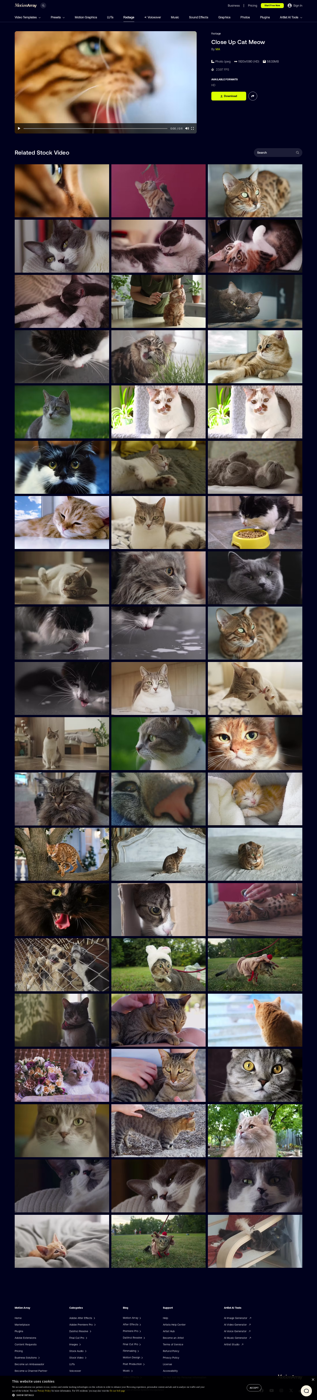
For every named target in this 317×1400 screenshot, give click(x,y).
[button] (108, 1395)
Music (175, 17)
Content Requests (26, 1344)
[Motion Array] (139, 1318)
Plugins (265, 17)
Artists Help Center (174, 1324)
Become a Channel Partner (31, 1370)
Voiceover (154, 17)
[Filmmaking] (137, 1351)
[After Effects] (139, 1324)
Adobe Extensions (25, 1337)
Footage (128, 17)
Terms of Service (173, 1344)
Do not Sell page (117, 1391)
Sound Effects (198, 17)
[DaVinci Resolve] (143, 1337)
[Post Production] (143, 1364)
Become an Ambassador (29, 1364)
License (167, 1364)
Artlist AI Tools (289, 17)
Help (165, 1318)
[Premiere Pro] (139, 1331)
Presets (56, 17)
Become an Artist (173, 1337)
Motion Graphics (86, 17)
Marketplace (22, 1324)
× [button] (312, 1379)
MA (218, 49)
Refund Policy (171, 1351)
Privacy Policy (171, 1357)
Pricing (19, 1351)
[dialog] (158, 1388)
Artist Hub (169, 1331)
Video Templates (26, 17)
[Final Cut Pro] (139, 1344)
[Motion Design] (141, 1357)
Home (18, 1318)
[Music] (131, 1370)
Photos (245, 17)
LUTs (110, 17)
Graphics (224, 17)
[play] (19, 128)
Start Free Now (272, 5)
